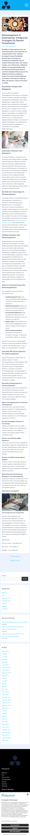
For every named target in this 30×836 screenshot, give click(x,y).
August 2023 (5, 740)
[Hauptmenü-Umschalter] (26, 5)
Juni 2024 (4, 713)
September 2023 (6, 738)
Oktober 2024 (5, 702)
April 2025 (4, 686)
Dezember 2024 (6, 697)
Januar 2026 (5, 665)
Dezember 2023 (6, 730)
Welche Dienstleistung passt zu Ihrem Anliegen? (15, 622)
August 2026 (5, 651)
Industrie (4, 603)
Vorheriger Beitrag (15, 556)
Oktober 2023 (5, 735)
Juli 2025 (4, 678)
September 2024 (6, 705)
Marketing (4, 606)
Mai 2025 (4, 684)
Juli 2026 (4, 654)
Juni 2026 (4, 656)
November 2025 (6, 667)
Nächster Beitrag (15, 560)
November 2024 (6, 700)
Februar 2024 (5, 724)
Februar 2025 (5, 692)
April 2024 (4, 719)
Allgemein (4, 593)
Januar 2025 (5, 694)
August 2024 (5, 708)
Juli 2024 (4, 711)
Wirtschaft (5, 46)
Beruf (3, 595)
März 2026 (5, 662)
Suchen (4, 575)
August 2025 (5, 675)
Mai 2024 (4, 716)
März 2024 (5, 721)
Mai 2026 (4, 659)
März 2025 (5, 689)
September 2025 (6, 673)
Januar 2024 (5, 727)
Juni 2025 (4, 681)
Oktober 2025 (5, 670)
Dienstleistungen (6, 601)
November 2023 (6, 732)
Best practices (6, 598)
